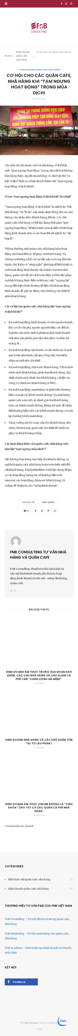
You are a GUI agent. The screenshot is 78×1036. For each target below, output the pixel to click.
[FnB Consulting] (39, 27)
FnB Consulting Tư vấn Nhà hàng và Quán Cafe (38, 554)
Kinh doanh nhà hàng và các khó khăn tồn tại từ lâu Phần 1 (39, 741)
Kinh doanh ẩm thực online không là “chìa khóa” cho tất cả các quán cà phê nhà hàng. (39, 807)
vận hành (48, 502)
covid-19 (28, 502)
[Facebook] (35, 511)
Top (39, 1029)
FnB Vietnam (30, 1022)
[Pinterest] (48, 511)
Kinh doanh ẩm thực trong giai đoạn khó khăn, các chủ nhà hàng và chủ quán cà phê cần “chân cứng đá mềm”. (39, 675)
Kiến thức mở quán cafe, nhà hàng (29, 879)
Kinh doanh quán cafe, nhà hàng (40, 69)
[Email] (55, 511)
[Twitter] (42, 511)
